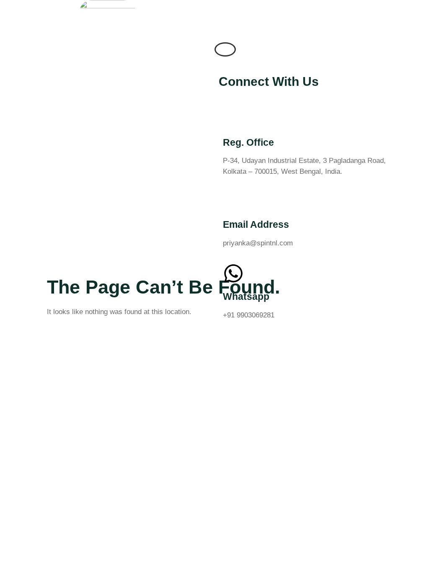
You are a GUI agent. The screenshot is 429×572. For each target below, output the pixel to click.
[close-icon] (220, 61)
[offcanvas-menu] (225, 49)
